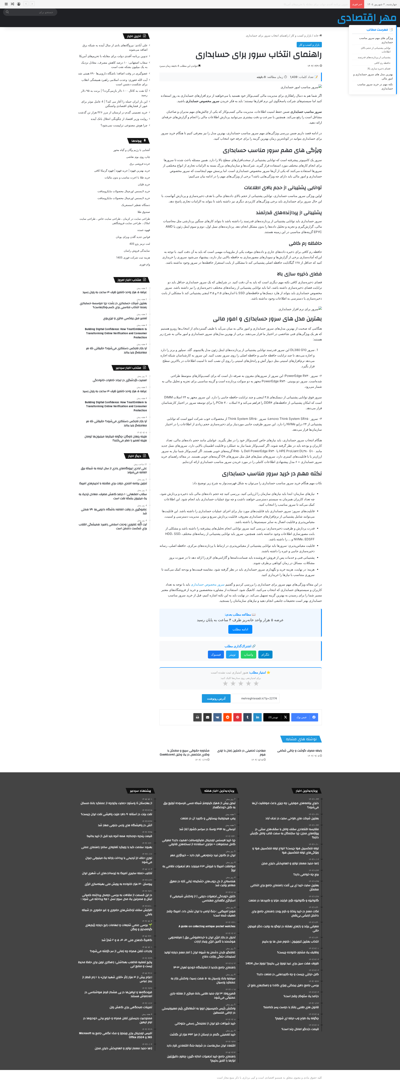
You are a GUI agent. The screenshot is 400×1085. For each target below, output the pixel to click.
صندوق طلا (144, 211)
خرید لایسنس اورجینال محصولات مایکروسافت (124, 191)
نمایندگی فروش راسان (137, 250)
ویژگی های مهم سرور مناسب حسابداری (376, 40)
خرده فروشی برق (140, 163)
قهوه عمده (144, 230)
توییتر (232, 654)
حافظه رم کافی (382, 62)
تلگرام (265, 654)
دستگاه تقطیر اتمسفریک (135, 205)
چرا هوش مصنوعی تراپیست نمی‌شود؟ (124, 125)
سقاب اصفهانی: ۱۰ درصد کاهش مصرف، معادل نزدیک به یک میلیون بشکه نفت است (299, 4)
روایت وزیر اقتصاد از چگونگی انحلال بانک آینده (119, 118)
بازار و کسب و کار (301, 35)
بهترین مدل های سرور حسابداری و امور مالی (373, 76)
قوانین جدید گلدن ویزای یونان (133, 236)
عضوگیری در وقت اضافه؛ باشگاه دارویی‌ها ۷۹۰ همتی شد (113, 73)
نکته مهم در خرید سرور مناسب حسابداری (375, 86)
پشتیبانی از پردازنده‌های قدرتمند (374, 57)
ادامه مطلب (240, 629)
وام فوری (144, 264)
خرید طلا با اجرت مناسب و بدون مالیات (127, 177)
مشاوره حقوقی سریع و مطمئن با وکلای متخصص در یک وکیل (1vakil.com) (184, 752)
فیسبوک (216, 654)
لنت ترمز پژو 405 (139, 243)
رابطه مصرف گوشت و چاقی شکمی (299, 750)
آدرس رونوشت (216, 698)
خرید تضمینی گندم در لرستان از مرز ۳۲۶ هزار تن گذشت (113, 112)
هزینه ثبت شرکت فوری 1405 (133, 257)
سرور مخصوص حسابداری (208, 584)
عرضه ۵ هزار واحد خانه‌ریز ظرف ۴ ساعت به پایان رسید (240, 620)
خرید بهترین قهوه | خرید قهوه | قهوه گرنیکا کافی (122, 170)
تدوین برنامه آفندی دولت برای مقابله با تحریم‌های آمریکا (113, 56)
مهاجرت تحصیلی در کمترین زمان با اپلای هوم (241, 752)
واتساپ (248, 654)
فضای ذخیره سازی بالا (379, 68)
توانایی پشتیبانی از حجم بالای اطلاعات (375, 49)
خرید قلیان (144, 184)
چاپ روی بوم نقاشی (138, 156)
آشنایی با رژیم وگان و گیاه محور (131, 150)
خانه (316, 35)
